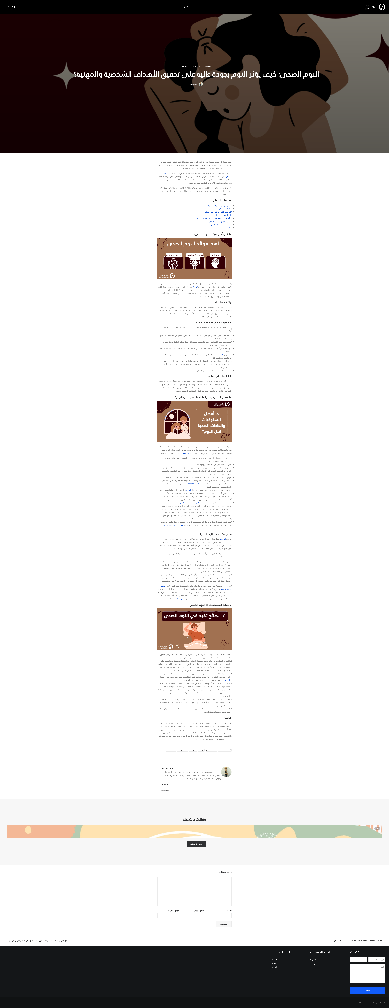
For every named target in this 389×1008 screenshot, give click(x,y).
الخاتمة (229, 228)
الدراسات (222, 539)
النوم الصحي (193, 750)
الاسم (228, 910)
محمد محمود (193, 84)
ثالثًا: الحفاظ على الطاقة (223, 215)
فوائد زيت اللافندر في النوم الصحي (188, 502)
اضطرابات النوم (179, 598)
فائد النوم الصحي (171, 750)
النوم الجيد (201, 750)
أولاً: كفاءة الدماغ (225, 208)
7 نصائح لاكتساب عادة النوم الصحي (219, 224)
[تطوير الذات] (375, 7)
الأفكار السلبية (218, 354)
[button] (15, 7)
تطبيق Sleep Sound (196, 483)
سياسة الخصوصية (317, 964)
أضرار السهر (185, 453)
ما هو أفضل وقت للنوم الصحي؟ (220, 221)
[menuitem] (193, 7)
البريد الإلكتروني (199, 910)
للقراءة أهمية (225, 680)
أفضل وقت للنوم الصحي (225, 750)
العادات (207, 66)
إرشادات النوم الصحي (211, 750)
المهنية (274, 967)
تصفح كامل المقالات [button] (196, 844)
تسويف (195, 287)
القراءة (188, 490)
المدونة (185, 6)
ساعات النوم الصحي (182, 750)
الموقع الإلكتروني (173, 910)
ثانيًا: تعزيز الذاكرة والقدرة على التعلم (218, 212)
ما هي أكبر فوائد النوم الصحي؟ (220, 205)
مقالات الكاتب (165, 790)
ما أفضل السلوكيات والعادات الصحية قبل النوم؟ (214, 218)
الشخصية (275, 959)
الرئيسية (194, 6)
